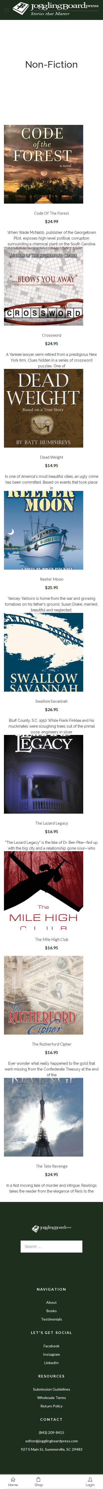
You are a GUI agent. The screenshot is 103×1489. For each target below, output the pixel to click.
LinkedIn (51, 1362)
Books (51, 1310)
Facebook (51, 1346)
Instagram (51, 1354)
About (51, 1302)
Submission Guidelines (51, 1389)
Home (13, 1485)
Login (90, 1485)
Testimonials (51, 1319)
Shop (39, 1485)
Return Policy (51, 1406)
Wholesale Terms (51, 1397)
